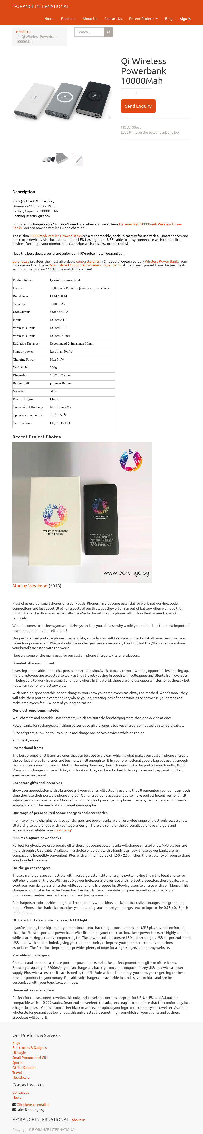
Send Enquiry (138, 105)
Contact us (20, 1092)
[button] (17, 114)
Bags (16, 1043)
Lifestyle (19, 1053)
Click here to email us (33, 1105)
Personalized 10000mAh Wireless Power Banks (85, 265)
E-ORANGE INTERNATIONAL (40, 6)
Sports (17, 1063)
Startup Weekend (30, 585)
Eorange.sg (20, 261)
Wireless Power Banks (162, 261)
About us (78, 1120)
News (16, 1097)
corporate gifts (88, 261)
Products (23, 32)
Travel (17, 1072)
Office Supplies (24, 1068)
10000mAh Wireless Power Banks (56, 236)
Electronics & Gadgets (29, 1048)
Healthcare (21, 1077)
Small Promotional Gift (30, 1058)
